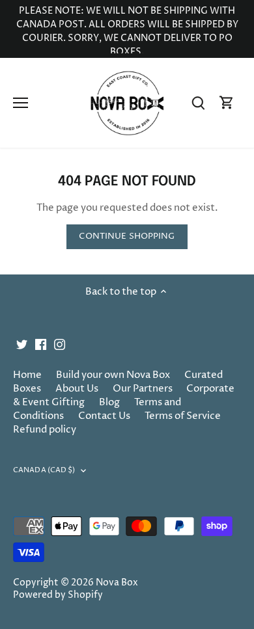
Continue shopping (127, 236)
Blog (109, 402)
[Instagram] (59, 344)
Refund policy (44, 429)
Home (27, 375)
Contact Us (104, 416)
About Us (76, 388)
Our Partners (143, 388)
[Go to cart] (226, 103)
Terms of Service (183, 416)
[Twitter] (21, 344)
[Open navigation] (20, 103)
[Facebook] (40, 344)
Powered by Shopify (58, 595)
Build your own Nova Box (113, 375)
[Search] (198, 103)
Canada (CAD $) (44, 470)
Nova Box (117, 583)
